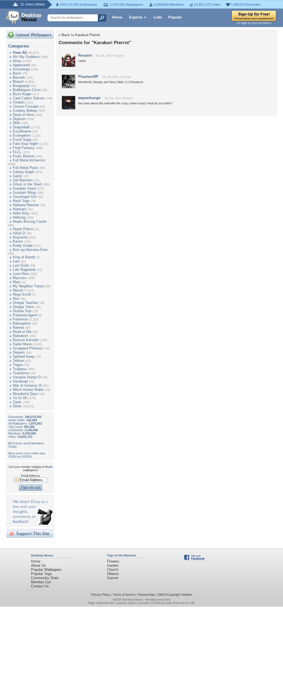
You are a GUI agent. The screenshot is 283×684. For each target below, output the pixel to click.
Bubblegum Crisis (27, 90)
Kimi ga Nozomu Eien (30, 250)
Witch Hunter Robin (28, 390)
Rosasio (85, 55)
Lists (158, 17)
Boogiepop (21, 86)
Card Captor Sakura (28, 98)
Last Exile (21, 265)
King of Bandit (24, 257)
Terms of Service (124, 594)
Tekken (18, 361)
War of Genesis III (27, 385)
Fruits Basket (23, 156)
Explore (135, 17)
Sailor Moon (22, 344)
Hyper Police (23, 229)
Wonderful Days (25, 394)
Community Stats (45, 578)
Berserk (19, 77)
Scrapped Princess (28, 348)
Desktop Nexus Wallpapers (23, 17)
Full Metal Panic (26, 168)
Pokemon (20, 319)
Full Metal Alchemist (29, 160)
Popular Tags (41, 574)
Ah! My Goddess (26, 57)
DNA (16, 123)
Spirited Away (24, 356)
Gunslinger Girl (24, 197)
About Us (38, 565)
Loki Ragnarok (24, 269)
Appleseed (21, 65)
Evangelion (21, 135)
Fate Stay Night (25, 144)
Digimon (19, 119)
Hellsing (19, 217)
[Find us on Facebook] (194, 560)
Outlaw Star (22, 311)
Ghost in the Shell (27, 184)
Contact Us (40, 586)
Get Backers (23, 180)
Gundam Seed (24, 188)
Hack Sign (21, 201)
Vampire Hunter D (27, 377)
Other (17, 406)
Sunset (112, 578)
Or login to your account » (254, 23)
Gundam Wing (24, 192)
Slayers (19, 352)
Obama (113, 574)
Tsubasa (19, 369)
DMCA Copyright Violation (175, 594)
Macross (20, 278)
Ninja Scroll (22, 294)
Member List (41, 582)
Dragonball (21, 127)
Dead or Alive (23, 115)
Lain (16, 261)
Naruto (18, 290)
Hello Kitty (21, 213)
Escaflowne (22, 131)
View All (20, 53)
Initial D (19, 233)
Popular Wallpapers (46, 570)
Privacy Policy (100, 594)
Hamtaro (19, 209)
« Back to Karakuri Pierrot (79, 35)
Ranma (18, 327)
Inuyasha (20, 237)
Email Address (30, 475)
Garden (113, 565)
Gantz (17, 176)
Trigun (18, 365)
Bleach (18, 81)
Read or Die (22, 332)
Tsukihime (21, 373)
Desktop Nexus (132, 599)
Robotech (20, 336)
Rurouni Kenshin (26, 340)
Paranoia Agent (25, 315)
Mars (17, 282)
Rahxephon (22, 323)
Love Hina (21, 274)
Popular (175, 17)
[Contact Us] (32, 523)
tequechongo (89, 98)
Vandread (20, 381)
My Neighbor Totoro (28, 286)
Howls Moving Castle (29, 221)
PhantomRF (88, 77)
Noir (16, 298)
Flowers (113, 561)
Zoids (17, 402)
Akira (17, 61)
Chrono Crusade (25, 106)
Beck (17, 73)
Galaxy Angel (23, 172)
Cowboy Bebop (25, 110)
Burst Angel (22, 94)
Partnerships (146, 594)
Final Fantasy (24, 148)
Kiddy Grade (23, 245)
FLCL (17, 152)
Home (117, 17)
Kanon (18, 241)
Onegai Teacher (25, 303)
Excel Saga (22, 139)
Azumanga (21, 69)
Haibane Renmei (26, 205)
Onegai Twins (23, 307)
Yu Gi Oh (20, 398)
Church (112, 570)
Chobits (19, 102)
